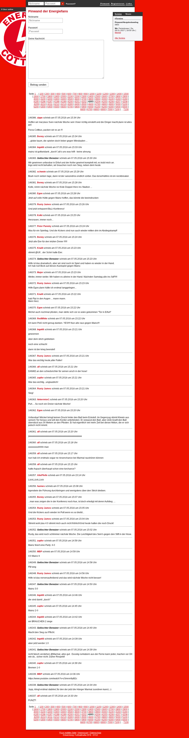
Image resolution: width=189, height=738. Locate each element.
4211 (49, 104)
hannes (41, 486)
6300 (111, 107)
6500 (125, 107)
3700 (84, 99)
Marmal (118, 32)
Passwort (32, 27)
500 (64, 94)
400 (58, 94)
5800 (77, 107)
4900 (111, 104)
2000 (63, 96)
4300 (70, 104)
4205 (104, 101)
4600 (90, 104)
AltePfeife (42, 475)
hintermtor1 (43, 399)
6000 (90, 107)
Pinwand (104, 4)
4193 (118, 99)
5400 (49, 107)
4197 (49, 101)
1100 (98, 94)
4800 (104, 104)
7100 (117, 109)
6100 (97, 107)
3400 (63, 99)
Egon (39, 193)
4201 (77, 101)
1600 (36, 96)
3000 (36, 99)
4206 (111, 101)
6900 (103, 109)
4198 (56, 101)
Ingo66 (40, 147)
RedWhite (42, 318)
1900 (56, 96)
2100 (70, 96)
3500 (70, 99)
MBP (39, 551)
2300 (84, 96)
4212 (56, 104)
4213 (63, 104)
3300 (56, 99)
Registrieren (117, 4)
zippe (40, 117)
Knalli (40, 248)
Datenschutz (95, 733)
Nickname (33, 17)
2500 (97, 96)
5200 (36, 107)
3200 (49, 99)
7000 (110, 109)
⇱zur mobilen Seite (67, 733)
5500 (56, 107)
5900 (84, 107)
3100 (43, 99)
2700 (111, 96)
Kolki (39, 215)
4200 (70, 101)
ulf (38, 366)
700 (75, 94)
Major (40, 272)
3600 (77, 99)
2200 (77, 96)
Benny (40, 136)
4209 (36, 104)
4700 (97, 104)
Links (129, 4)
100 (42, 94)
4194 (125, 99)
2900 (125, 96)
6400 (118, 107)
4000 (104, 99)
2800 (118, 96)
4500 (84, 104)
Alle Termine (120, 38)
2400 (90, 96)
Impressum (83, 733)
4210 (43, 104)
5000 (118, 104)
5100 (125, 104)
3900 (97, 99)
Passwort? (70, 4)
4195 (36, 101)
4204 (97, 101)
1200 (105, 94)
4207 (118, 101)
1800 (49, 96)
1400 (119, 94)
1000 (92, 94)
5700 (70, 107)
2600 (104, 96)
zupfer (40, 377)
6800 (96, 109)
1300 (112, 94)
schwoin (41, 171)
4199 (63, 101)
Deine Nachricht (36, 38)
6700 (89, 109)
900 (86, 94)
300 (53, 94)
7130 (126, 109)
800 (80, 94)
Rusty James (44, 204)
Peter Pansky (44, 226)
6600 (82, 109)
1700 (43, 96)
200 (47, 94)
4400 (77, 104)
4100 (111, 99)
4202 (84, 101)
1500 (126, 94)
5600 (63, 107)
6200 (104, 107)
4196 (43, 101)
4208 (125, 101)
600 (69, 94)
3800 (90, 99)
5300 (43, 107)
